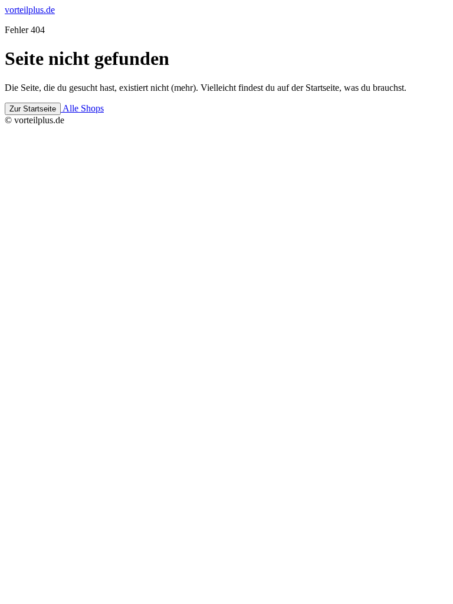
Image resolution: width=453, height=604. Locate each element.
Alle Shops (82, 108)
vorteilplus (30, 10)
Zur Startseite (32, 108)
